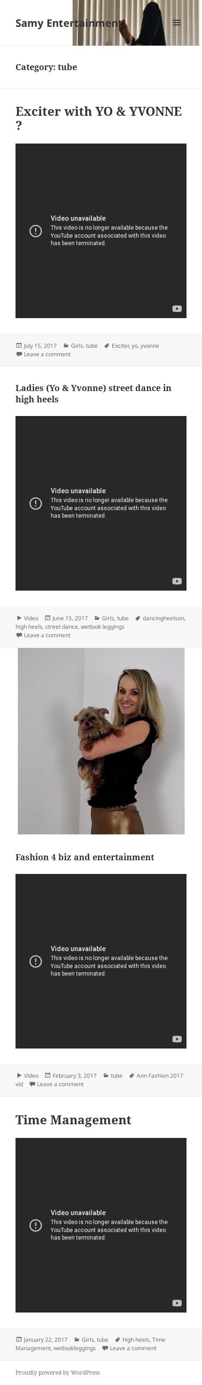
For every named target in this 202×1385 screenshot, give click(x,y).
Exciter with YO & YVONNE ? (99, 118)
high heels (29, 627)
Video (31, 618)
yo (135, 346)
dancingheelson (163, 618)
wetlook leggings (102, 627)
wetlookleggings (75, 1348)
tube (92, 346)
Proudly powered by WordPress (58, 1373)
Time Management (74, 1119)
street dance (61, 627)
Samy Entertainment (69, 23)
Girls (77, 346)
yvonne (149, 346)
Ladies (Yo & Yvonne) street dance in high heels (93, 393)
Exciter (120, 346)
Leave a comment (47, 354)
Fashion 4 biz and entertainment (85, 857)
